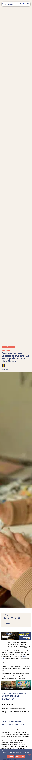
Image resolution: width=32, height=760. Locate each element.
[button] (5, 618)
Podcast (8, 350)
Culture (3, 350)
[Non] (29, 755)
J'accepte (10, 756)
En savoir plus (20, 756)
